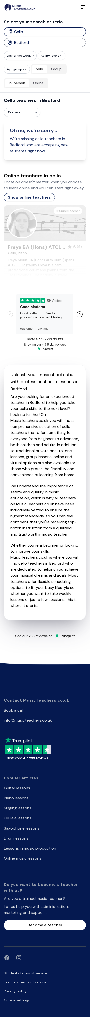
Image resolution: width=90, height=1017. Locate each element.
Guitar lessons (17, 788)
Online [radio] (38, 83)
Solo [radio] (39, 69)
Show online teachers (29, 197)
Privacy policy (15, 991)
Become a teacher (45, 925)
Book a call (14, 710)
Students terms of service (25, 973)
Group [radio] (56, 69)
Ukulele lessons (18, 818)
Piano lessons (16, 798)
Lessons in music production (30, 848)
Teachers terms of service (25, 982)
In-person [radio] (17, 83)
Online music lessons (23, 858)
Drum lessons (16, 838)
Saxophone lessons (22, 828)
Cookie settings (17, 1000)
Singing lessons (18, 808)
